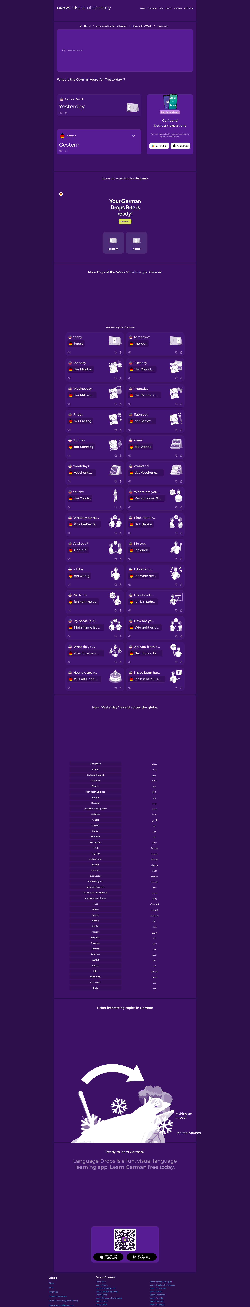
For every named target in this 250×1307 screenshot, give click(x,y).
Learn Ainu (101, 1282)
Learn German (156, 1301)
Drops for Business (58, 1296)
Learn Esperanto (157, 1295)
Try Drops (53, 1292)
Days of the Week (142, 26)
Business (178, 8)
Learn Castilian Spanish (107, 1291)
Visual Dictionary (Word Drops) (63, 1301)
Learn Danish (156, 1291)
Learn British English (105, 1288)
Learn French (102, 1301)
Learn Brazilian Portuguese (162, 1285)
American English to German (111, 26)
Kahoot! (168, 8)
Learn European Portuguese (109, 1298)
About (52, 1283)
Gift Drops (188, 8)
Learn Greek (101, 1304)
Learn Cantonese (158, 1288)
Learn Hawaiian (157, 1304)
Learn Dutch (101, 1295)
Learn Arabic (102, 1285)
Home (87, 26)
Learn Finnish (156, 1298)
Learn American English (161, 1282)
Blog (161, 8)
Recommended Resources (61, 1305)
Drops (142, 8)
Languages (152, 8)
